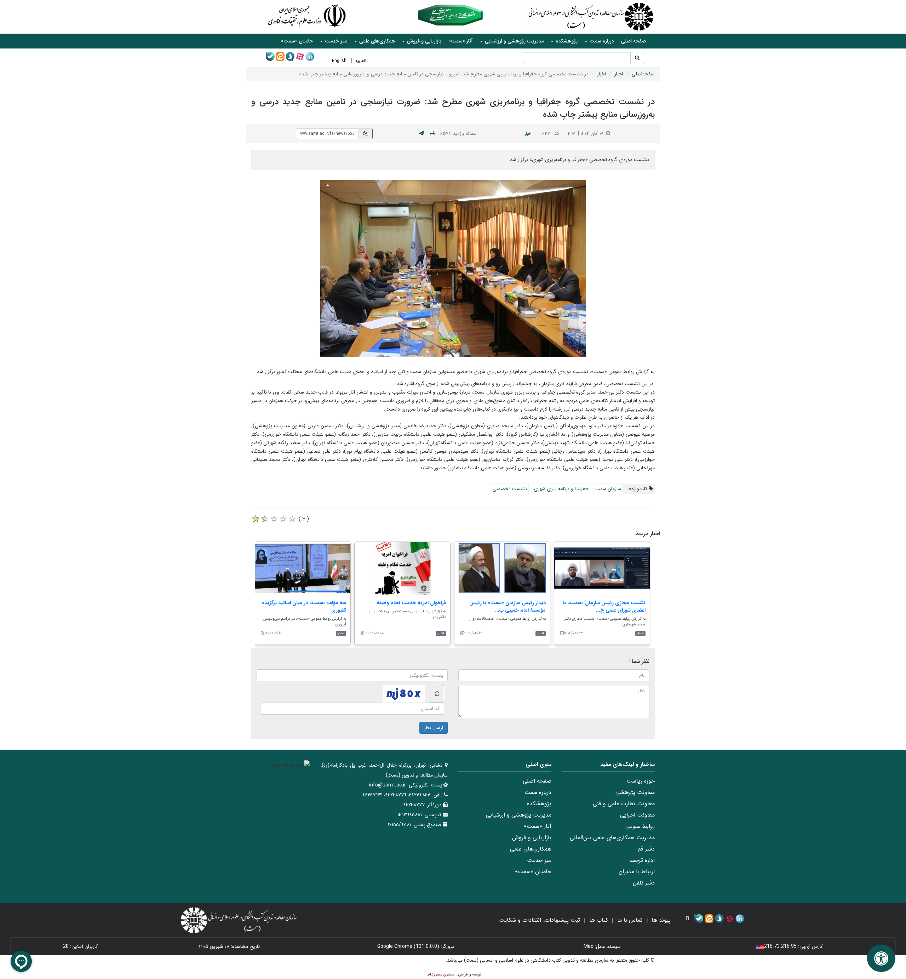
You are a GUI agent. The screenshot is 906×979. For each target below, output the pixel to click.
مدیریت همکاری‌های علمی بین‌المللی (612, 837)
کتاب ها (598, 920)
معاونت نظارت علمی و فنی (624, 803)
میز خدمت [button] (335, 41)
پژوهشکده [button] (566, 41)
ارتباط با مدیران (637, 871)
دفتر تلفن (644, 882)
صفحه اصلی (633, 41)
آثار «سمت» (460, 41)
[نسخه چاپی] (432, 133)
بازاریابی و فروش (531, 837)
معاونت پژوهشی (635, 792)
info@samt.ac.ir (387, 785)
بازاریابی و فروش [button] (423, 41)
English (339, 60)
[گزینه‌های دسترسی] (881, 958)
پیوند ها (661, 920)
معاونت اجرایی (637, 815)
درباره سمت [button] (601, 41)
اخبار (618, 74)
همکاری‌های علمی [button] (376, 41)
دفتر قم (646, 849)
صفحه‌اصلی (643, 74)
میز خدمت (539, 860)
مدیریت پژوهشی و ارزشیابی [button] (513, 41)
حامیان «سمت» (297, 41)
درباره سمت (537, 792)
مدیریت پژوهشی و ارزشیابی (518, 815)
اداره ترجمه (642, 860)
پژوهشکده (539, 803)
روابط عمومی (640, 826)
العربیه (360, 60)
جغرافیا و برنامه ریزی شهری (561, 489)
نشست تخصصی (510, 489)
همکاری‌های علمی (530, 849)
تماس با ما (629, 920)
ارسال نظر (433, 728)
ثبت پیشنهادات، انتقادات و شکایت (539, 920)
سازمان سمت (608, 489)
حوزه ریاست (640, 781)
